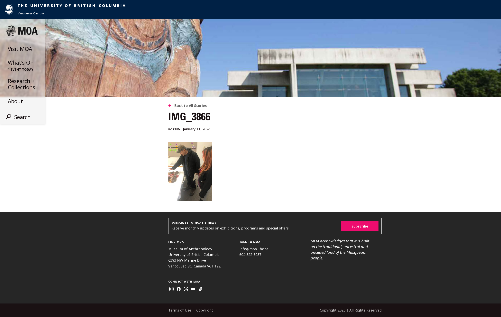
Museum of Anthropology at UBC (21, 31)
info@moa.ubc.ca (253, 249)
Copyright (204, 310)
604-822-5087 (250, 254)
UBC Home (250, 9)
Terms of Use (179, 310)
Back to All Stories (190, 105)
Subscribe (359, 226)
